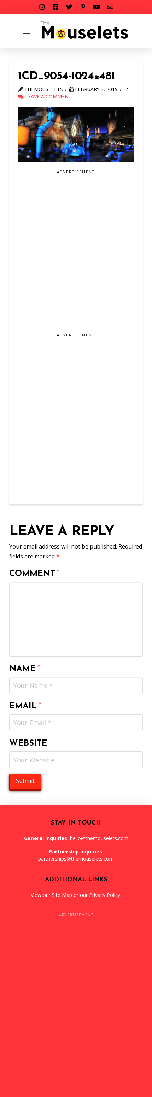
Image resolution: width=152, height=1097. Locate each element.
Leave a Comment (48, 96)
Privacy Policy (104, 895)
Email (25, 706)
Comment (34, 574)
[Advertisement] (76, 254)
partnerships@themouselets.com (76, 858)
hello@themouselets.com (99, 838)
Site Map (62, 895)
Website (28, 743)
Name (24, 669)
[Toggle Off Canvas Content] (26, 31)
